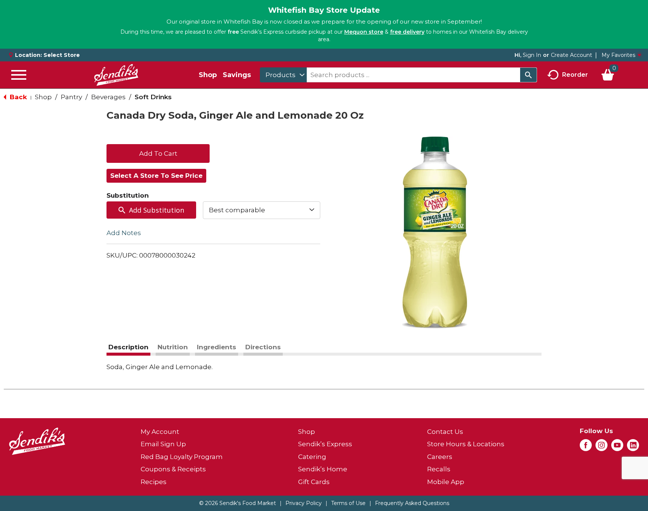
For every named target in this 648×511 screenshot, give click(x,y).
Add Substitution (156, 210)
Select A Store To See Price (156, 175)
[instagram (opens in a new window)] (602, 447)
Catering (312, 456)
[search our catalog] (528, 75)
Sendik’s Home (322, 469)
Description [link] (128, 347)
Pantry (71, 97)
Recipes (153, 482)
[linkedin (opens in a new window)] (633, 447)
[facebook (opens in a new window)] (586, 447)
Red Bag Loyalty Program (182, 456)
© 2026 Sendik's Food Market (237, 503)
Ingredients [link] (216, 347)
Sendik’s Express (325, 444)
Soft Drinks (153, 97)
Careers (439, 456)
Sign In (532, 55)
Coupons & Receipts (173, 469)
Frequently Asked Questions (412, 503)
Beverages (108, 97)
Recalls (438, 469)
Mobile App (445, 482)
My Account (160, 431)
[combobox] (283, 74)
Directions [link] (263, 347)
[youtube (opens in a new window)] (617, 447)
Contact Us (445, 431)
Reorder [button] (575, 74)
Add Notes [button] (123, 232)
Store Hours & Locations (465, 444)
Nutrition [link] (173, 347)
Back (17, 97)
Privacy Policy (303, 503)
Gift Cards (314, 482)
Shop (208, 75)
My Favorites (618, 55)
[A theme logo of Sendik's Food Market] (116, 75)
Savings (237, 75)
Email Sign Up (163, 444)
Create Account (571, 55)
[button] (158, 152)
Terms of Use (348, 503)
